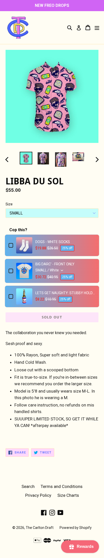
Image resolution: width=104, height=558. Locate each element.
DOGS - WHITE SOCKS (52, 242)
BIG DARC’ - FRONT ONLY (54, 264)
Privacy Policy (38, 495)
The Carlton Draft (40, 528)
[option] (26, 158)
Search (28, 486)
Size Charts (68, 495)
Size (9, 204)
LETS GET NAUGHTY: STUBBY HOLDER (65, 293)
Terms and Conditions (62, 486)
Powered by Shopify (76, 528)
